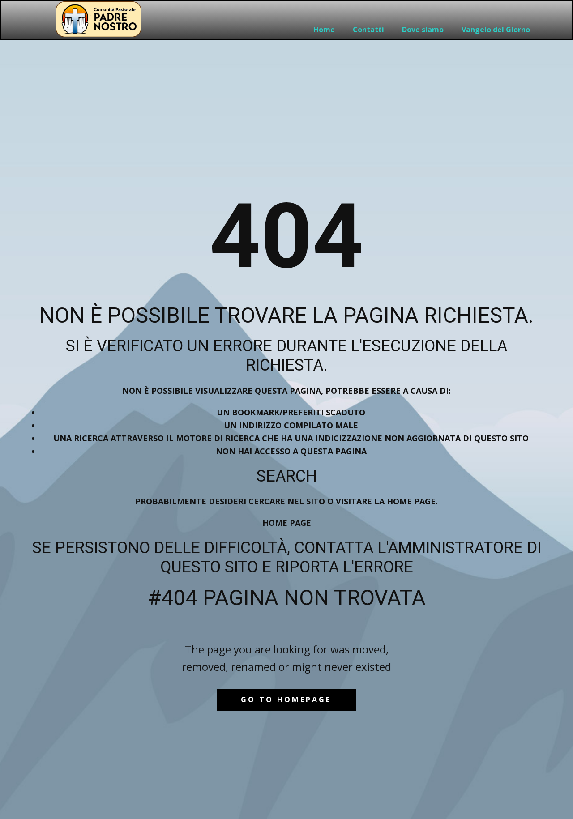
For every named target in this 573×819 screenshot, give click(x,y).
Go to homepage (286, 699)
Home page (286, 522)
